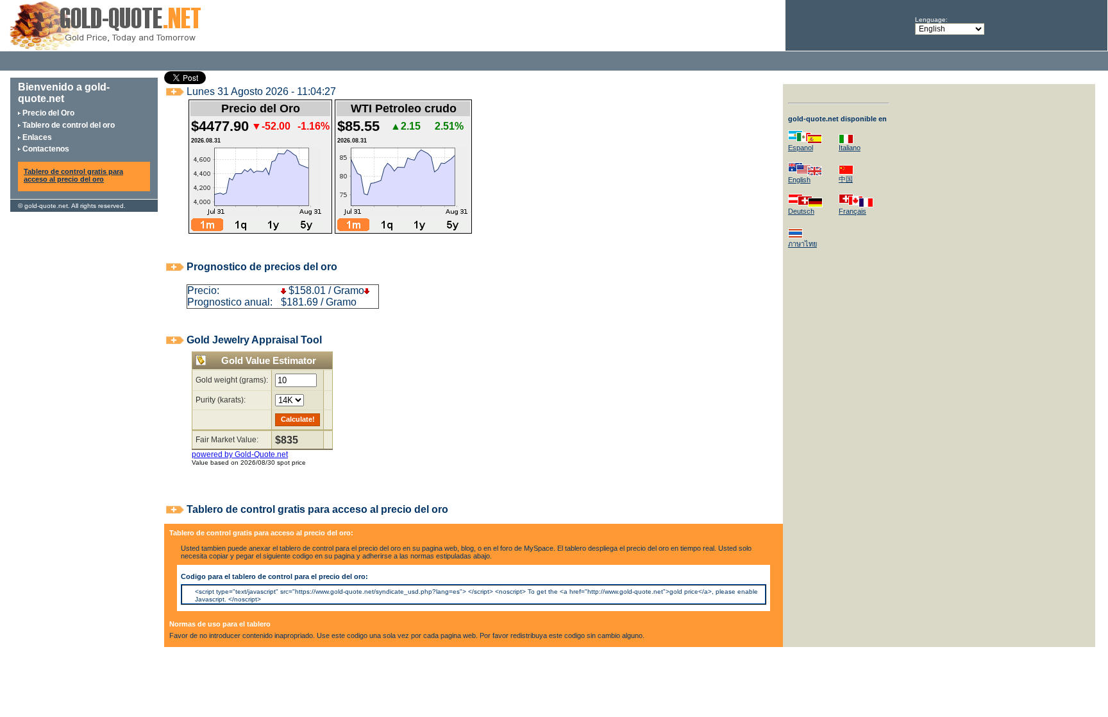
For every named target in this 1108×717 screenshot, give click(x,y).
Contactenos (45, 148)
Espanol (800, 147)
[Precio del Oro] (105, 47)
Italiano (849, 147)
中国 (846, 179)
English (799, 180)
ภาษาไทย (802, 244)
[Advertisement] (356, 24)
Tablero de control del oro (68, 125)
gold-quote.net (46, 205)
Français (852, 211)
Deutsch (801, 211)
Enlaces (37, 137)
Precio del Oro (48, 112)
